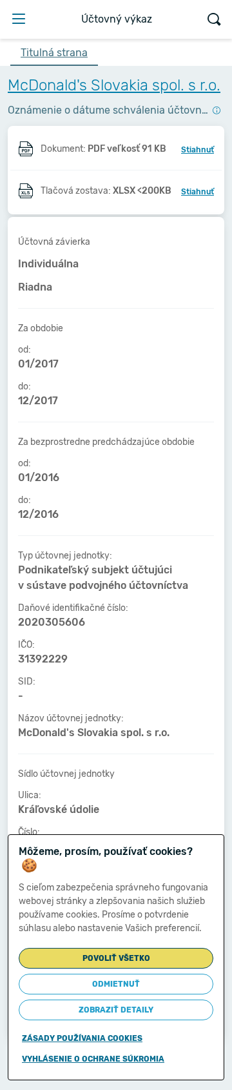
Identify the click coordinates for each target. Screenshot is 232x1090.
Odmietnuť (116, 984)
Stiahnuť (197, 149)
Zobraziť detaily (116, 1009)
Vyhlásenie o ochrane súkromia (93, 1059)
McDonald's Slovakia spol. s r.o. (114, 85)
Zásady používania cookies (82, 1038)
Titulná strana (54, 52)
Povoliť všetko (116, 958)
